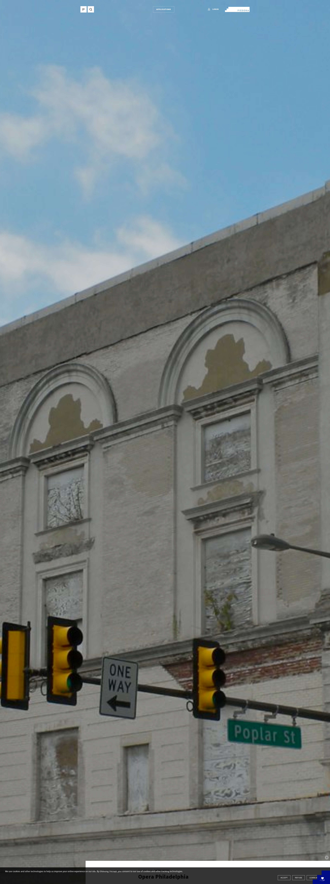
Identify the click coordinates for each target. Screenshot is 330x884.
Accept (284, 878)
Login (215, 9)
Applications (163, 9)
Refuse (298, 878)
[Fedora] (237, 9)
